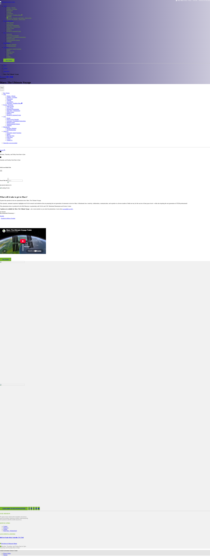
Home (4, 65)
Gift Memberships (11, 46)
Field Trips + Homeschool (13, 27)
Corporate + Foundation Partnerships (16, 37)
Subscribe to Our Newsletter (204, 0)
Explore (5, 68)
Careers (8, 56)
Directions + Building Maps (14, 15)
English (2, 216)
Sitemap (5, 555)
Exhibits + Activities (12, 9)
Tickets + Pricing (11, 7)
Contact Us (9, 57)
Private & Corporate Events (14, 31)
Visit (4, 94)
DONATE (9, 34)
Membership (6, 43)
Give (4, 32)
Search (3, 77)
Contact (5, 526)
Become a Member (11, 44)
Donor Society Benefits (13, 35)
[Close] (8, 179)
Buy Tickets (9, 60)
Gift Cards (195, 0)
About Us (5, 47)
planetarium (6, 71)
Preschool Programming (13, 25)
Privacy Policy (7, 553)
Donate (8, 118)
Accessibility (10, 13)
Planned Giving (11, 38)
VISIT (5, 6)
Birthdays (9, 29)
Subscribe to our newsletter (10, 143)
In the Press (10, 53)
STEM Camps (10, 28)
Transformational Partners (13, 40)
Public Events (10, 22)
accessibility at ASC (68, 209)
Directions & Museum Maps (9, 543)
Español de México (6, 218)
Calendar (9, 12)
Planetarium (10, 10)
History (8, 50)
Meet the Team (10, 52)
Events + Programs (8, 21)
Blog (8, 55)
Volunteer (9, 41)
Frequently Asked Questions (14, 49)
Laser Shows (10, 24)
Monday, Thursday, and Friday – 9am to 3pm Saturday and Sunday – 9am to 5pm (19, 18)
